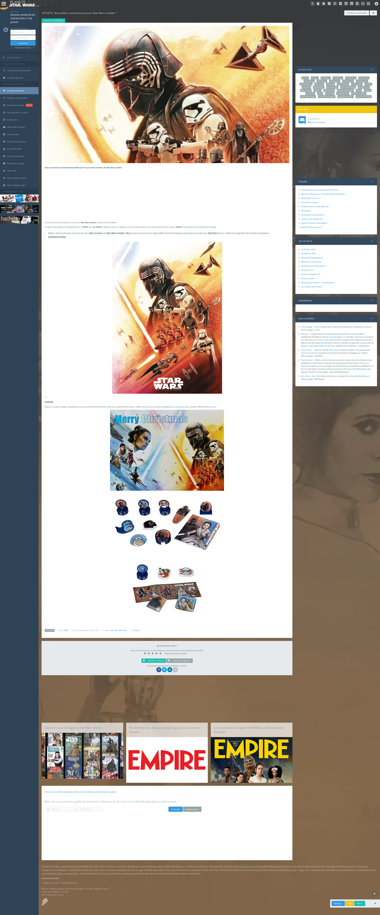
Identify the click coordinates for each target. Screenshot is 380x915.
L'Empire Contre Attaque (54, 870)
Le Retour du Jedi (89, 870)
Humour (330, 84)
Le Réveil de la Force (231, 866)
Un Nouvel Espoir (347, 866)
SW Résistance (358, 93)
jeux (296, 870)
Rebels (317, 90)
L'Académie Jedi (308, 253)
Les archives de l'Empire (311, 286)
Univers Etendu (345, 97)
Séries (368, 90)
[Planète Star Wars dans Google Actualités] (357, 3)
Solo (320, 93)
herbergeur (306, 210)
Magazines (318, 87)
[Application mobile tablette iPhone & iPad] (318, 3)
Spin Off (330, 93)
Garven (308, 353)
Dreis (314, 353)
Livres (368, 84)
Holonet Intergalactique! (312, 257)
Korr (314, 376)
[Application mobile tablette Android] (324, 3)
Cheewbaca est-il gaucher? (312, 214)
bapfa (105, 791)
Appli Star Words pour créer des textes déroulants (323, 194)
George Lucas (138, 866)
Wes (331, 350)
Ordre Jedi (323, 339)
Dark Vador (202, 870)
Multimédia (332, 87)
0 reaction (136, 630)
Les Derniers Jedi (176, 873)
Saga (359, 90)
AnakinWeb (82, 866)
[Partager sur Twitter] (164, 669)
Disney (154, 866)
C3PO (222, 870)
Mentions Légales (57, 888)
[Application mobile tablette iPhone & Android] (312, 3)
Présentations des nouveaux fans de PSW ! (319, 189)
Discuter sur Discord (156, 660)
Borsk (325, 360)
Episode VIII (362, 81)
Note (359, 903)
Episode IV (364, 78)
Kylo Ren (213, 870)
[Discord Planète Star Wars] (351, 3)
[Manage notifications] (374, 893)
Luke (331, 337)
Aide (350, 903)
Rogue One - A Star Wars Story (82, 873)
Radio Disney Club (51, 882)
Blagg (322, 326)
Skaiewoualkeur (95, 791)
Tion (361, 337)
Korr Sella (305, 376)
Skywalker (337, 337)
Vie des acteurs (363, 97)
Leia (173, 870)
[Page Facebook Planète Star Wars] (329, 3)
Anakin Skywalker (154, 870)
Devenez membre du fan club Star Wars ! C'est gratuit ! (22, 18)
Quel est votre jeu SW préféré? (314, 223)
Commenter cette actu (181, 660)
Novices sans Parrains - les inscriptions (318, 282)
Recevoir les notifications (53, 20)
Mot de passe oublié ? (23, 47)
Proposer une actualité (357, 13)
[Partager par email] (175, 669)
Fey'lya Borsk (307, 360)
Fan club (319, 84)
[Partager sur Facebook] (158, 669)
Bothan (319, 363)
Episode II (338, 78)
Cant (364, 326)
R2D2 (229, 870)
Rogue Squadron (345, 90)
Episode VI (334, 81)
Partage (337, 903)
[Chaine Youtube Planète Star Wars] (346, 3)
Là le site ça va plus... (310, 202)
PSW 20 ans (306, 90)
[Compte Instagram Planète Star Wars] (335, 3)
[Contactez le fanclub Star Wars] (363, 3)
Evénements (306, 84)
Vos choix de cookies (75, 888)
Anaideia (112, 791)
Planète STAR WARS (23, 3)
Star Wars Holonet (69, 882)
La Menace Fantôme (195, 866)
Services (310, 93)
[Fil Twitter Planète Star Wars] (340, 3)
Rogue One (329, 90)
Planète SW (364, 87)
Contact (89, 888)
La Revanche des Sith (314, 866)
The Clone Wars (308, 97)
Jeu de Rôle (343, 84)
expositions (347, 870)
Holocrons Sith (307, 278)
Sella (319, 376)
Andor (305, 78)
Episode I (326, 78)
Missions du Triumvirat (311, 261)
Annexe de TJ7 (307, 270)
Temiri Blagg (306, 326)
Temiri (317, 326)
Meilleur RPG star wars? (311, 227)
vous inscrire (127, 801)
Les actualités (57, 791)
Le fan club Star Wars (14, 64)
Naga (316, 345)
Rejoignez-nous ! (101, 888)
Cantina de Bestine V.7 (310, 274)
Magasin (306, 87)
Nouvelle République (358, 369)
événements (363, 870)
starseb (83, 791)
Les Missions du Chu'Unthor (313, 266)
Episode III (351, 78)
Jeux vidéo (357, 84)
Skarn (76, 791)
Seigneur (305, 345)
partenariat (12, 191)
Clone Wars (331, 870)
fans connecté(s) (316, 120)
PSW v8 (45, 888)
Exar (329, 345)
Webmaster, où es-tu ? (310, 198)
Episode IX (309, 81)
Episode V (322, 81)
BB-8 (237, 870)
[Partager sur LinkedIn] (169, 669)
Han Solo (180, 870)
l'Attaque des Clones (279, 866)
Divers (315, 78)
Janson (336, 350)
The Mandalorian (326, 97)
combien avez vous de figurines (315, 206)
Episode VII (348, 81)
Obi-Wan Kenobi (348, 87)
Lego (301, 870)
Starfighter (342, 93)
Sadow (322, 345)
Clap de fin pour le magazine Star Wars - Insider (73, 728)
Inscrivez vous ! (192, 809)
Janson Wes (306, 350)
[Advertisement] (166, 194)
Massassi (305, 334)
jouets (289, 870)
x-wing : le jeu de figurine (312, 219)
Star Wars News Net (118, 630)
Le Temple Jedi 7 (308, 249)
